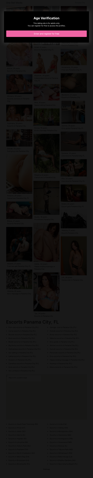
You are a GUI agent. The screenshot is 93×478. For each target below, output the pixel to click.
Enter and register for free (46, 34)
